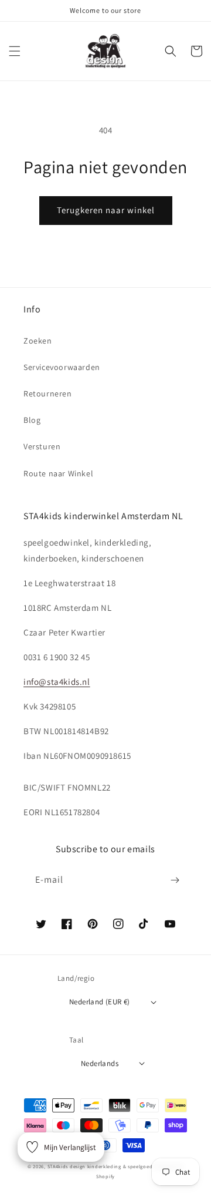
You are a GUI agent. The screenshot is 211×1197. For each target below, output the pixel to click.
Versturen (41, 446)
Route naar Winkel (58, 473)
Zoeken (37, 340)
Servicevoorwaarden (61, 367)
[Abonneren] (175, 880)
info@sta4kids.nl (56, 681)
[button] (15, 51)
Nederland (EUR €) (99, 1002)
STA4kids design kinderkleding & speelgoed (100, 1166)
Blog (31, 420)
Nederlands (99, 1063)
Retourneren (47, 393)
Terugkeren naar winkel (106, 210)
